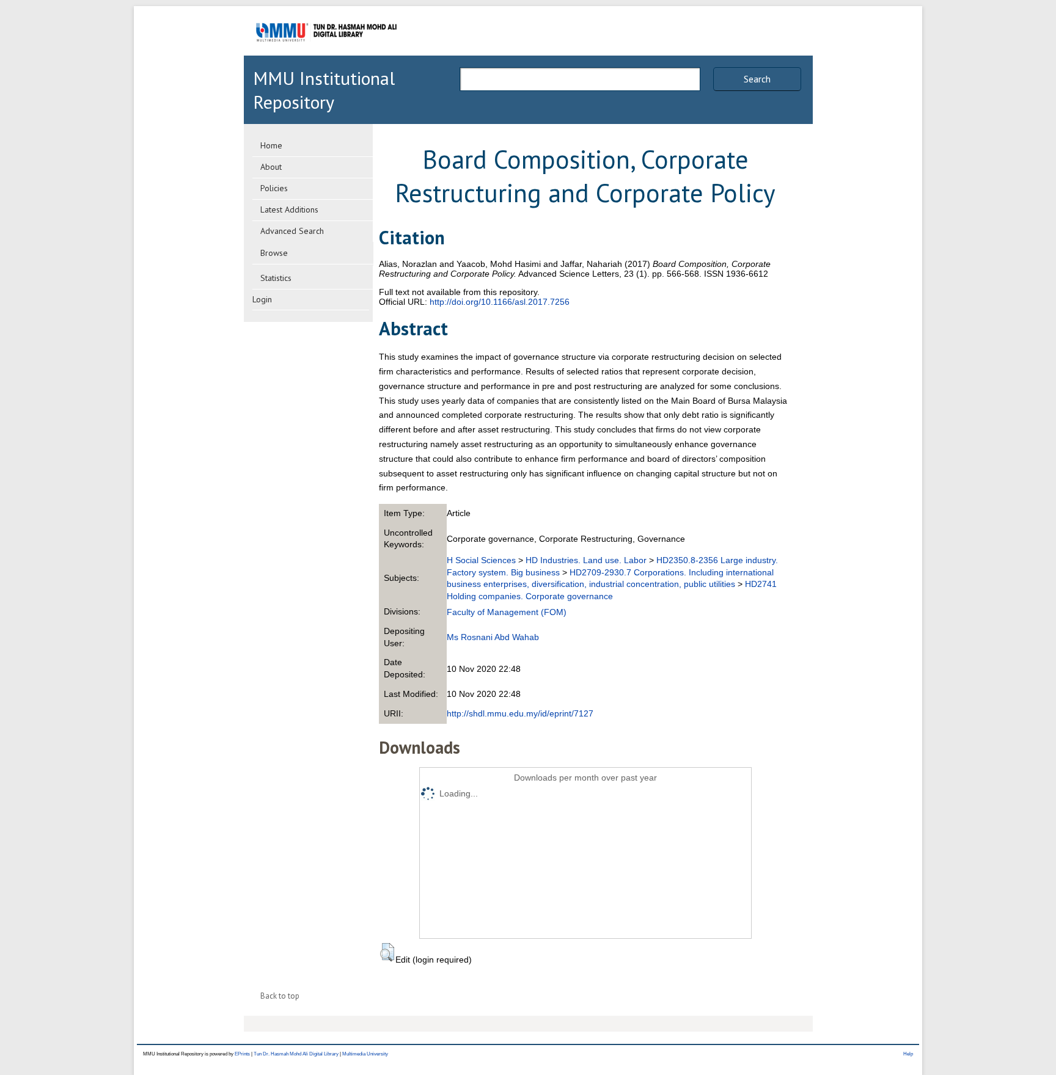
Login (262, 299)
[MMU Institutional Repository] (326, 53)
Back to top (279, 996)
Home (271, 145)
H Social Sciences (481, 560)
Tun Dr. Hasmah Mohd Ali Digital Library (296, 1054)
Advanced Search (292, 230)
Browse (274, 252)
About (271, 166)
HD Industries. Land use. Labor (586, 560)
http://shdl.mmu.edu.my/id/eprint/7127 (520, 713)
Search (757, 79)
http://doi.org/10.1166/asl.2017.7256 (500, 302)
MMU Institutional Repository (324, 90)
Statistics (276, 277)
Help (908, 1054)
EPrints (242, 1054)
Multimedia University (365, 1054)
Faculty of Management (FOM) (506, 612)
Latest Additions (289, 209)
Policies (274, 188)
